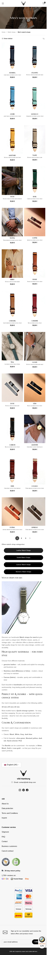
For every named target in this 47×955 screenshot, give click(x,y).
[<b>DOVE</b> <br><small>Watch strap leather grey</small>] (12, 388)
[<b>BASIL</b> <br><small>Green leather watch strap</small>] (34, 181)
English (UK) (12, 765)
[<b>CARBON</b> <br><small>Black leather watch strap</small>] (12, 429)
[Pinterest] (23, 790)
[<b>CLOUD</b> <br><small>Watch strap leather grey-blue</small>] (34, 346)
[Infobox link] (23, 932)
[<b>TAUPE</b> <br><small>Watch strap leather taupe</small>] (34, 139)
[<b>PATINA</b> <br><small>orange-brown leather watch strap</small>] (12, 511)
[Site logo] (23, 3)
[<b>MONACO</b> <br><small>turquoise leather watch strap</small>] (34, 98)
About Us (5, 804)
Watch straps (12, 32)
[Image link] (6, 862)
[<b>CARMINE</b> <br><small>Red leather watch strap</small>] (34, 305)
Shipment (5, 832)
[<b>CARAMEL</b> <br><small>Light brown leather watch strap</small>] (12, 305)
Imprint (4, 818)
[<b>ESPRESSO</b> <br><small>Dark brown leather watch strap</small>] (34, 511)
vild (3, 799)
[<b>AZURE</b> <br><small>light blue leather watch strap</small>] (12, 98)
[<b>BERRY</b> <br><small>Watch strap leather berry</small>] (12, 263)
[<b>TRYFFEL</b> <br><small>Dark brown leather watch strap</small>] (12, 222)
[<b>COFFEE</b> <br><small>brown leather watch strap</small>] (34, 222)
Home (3, 32)
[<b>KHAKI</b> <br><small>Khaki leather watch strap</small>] (34, 263)
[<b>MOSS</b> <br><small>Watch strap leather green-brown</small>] (12, 181)
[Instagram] (20, 790)
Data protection (7, 808)
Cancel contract (7, 851)
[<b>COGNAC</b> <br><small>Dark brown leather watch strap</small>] (34, 470)
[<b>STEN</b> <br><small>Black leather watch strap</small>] (34, 388)
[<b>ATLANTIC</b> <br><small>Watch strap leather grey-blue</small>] (34, 57)
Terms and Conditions (10, 813)
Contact (5, 841)
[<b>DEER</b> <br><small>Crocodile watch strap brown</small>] (12, 470)
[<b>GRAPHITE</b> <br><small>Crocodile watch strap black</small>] (34, 429)
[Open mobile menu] (3, 3)
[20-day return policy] (3, 871)
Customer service (9, 827)
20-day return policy (12, 871)
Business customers (9, 846)
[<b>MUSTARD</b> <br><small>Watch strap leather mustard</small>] (12, 139)
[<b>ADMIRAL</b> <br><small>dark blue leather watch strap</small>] (12, 57)
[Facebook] (27, 790)
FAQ (3, 837)
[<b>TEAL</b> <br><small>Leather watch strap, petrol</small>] (12, 346)
